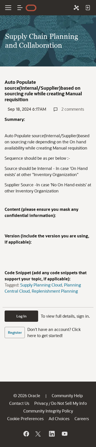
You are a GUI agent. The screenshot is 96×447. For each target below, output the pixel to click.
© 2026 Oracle (26, 395)
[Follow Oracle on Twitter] (38, 434)
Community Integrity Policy (48, 411)
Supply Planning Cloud (41, 285)
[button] (20, 7)
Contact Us (19, 403)
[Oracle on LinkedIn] (51, 434)
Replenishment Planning (55, 291)
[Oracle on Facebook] (26, 434)
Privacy (41, 403)
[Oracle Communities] (76, 8)
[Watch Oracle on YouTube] (64, 434)
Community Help (67, 395)
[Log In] (87, 7)
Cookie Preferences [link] (25, 418)
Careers (81, 418)
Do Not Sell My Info (69, 403)
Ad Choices (59, 418)
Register (15, 332)
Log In (21, 316)
